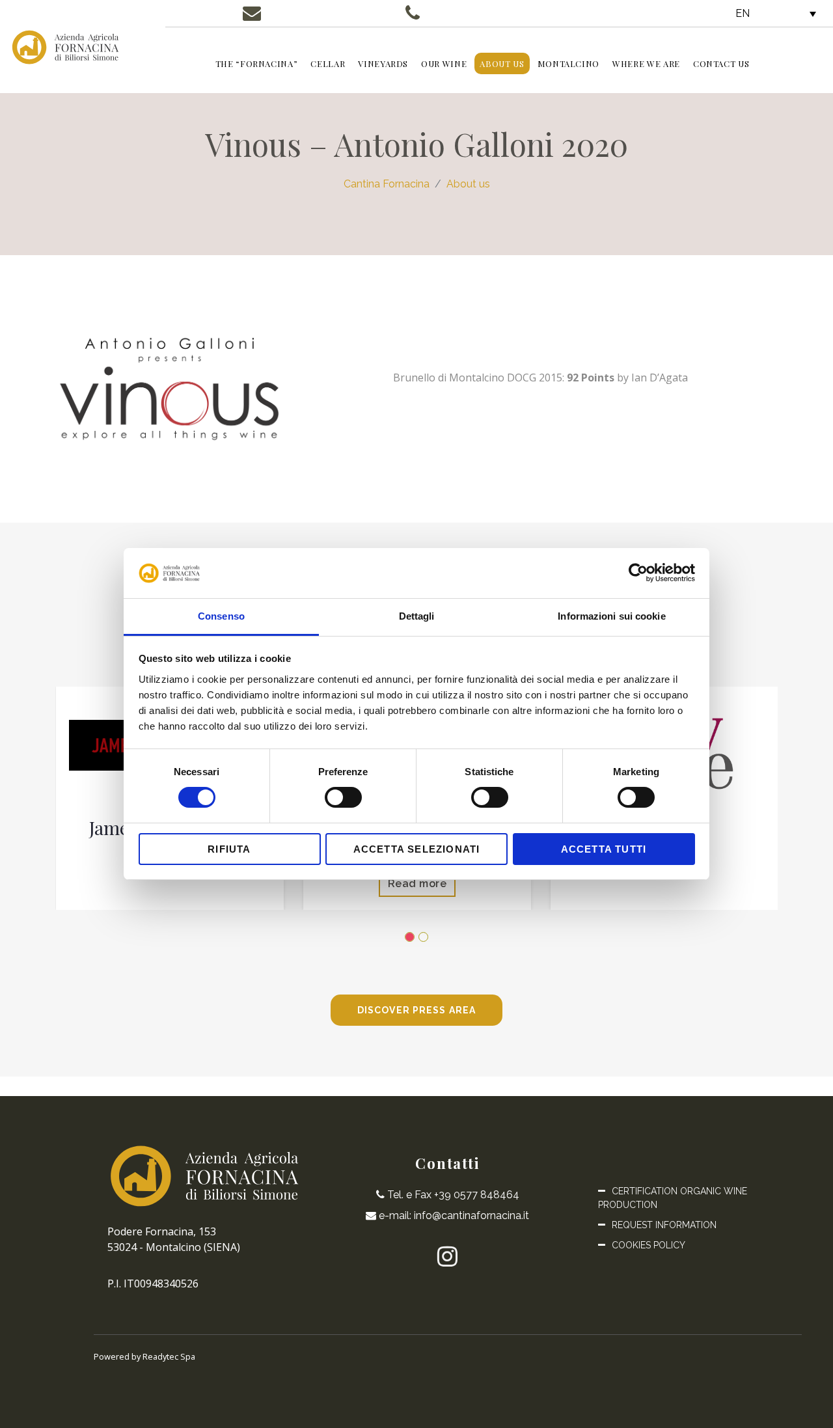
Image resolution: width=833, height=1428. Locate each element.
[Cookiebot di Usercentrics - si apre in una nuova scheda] (638, 573)
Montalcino (569, 63)
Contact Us (721, 63)
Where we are (646, 63)
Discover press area (416, 1010)
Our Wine (444, 63)
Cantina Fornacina (387, 184)
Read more (416, 883)
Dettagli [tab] (417, 616)
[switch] (343, 797)
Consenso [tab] (221, 616)
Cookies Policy (648, 1245)
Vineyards (383, 63)
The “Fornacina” (256, 63)
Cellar (327, 63)
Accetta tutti (604, 849)
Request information (664, 1225)
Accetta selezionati (416, 849)
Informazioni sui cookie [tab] (611, 616)
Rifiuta (229, 849)
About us (502, 63)
